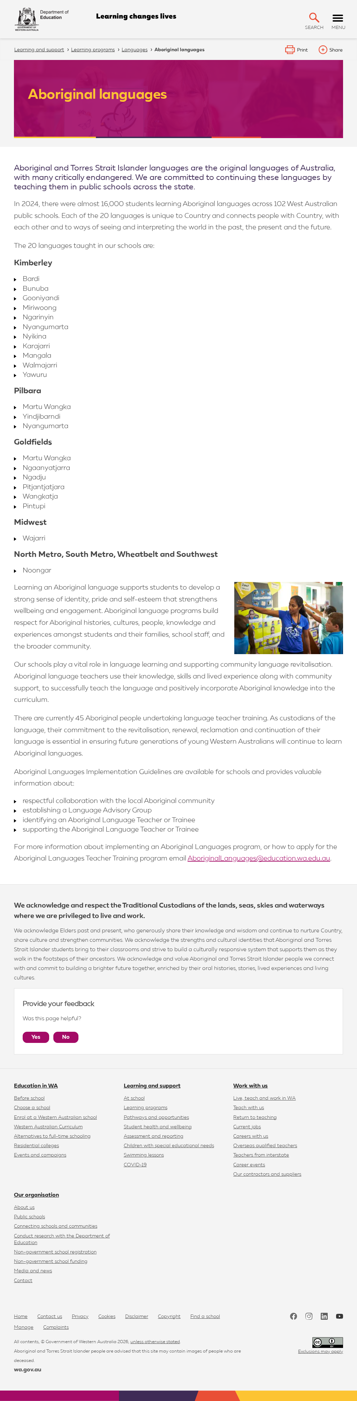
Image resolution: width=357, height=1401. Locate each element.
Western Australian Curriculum (48, 1126)
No (66, 1037)
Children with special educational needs (169, 1145)
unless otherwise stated (155, 1342)
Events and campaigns (40, 1155)
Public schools (29, 1216)
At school (134, 1098)
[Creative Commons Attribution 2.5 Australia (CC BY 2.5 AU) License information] (327, 1342)
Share (336, 50)
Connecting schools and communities (55, 1226)
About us (24, 1207)
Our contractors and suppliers (267, 1174)
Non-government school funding (51, 1261)
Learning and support (152, 1086)
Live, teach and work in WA (264, 1098)
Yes (35, 1037)
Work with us (250, 1086)
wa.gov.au (27, 1370)
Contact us (49, 1316)
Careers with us (250, 1136)
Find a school (205, 1316)
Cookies (106, 1316)
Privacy (80, 1316)
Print (302, 50)
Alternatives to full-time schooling (52, 1136)
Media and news (33, 1271)
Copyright (169, 1316)
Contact (23, 1280)
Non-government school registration (55, 1252)
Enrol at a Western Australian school (55, 1117)
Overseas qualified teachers (265, 1145)
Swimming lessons (144, 1155)
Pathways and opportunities (156, 1117)
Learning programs (145, 1107)
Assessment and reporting (153, 1136)
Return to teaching (255, 1117)
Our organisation (36, 1195)
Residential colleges (36, 1145)
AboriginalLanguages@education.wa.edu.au (259, 858)
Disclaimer (136, 1316)
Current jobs (247, 1126)
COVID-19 (135, 1165)
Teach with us (248, 1107)
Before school (29, 1098)
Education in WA (36, 1086)
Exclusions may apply (320, 1351)
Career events (249, 1165)
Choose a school (32, 1107)
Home (21, 1316)
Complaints (56, 1327)
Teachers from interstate (261, 1155)
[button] (314, 17)
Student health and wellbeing (158, 1126)
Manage (23, 1327)
